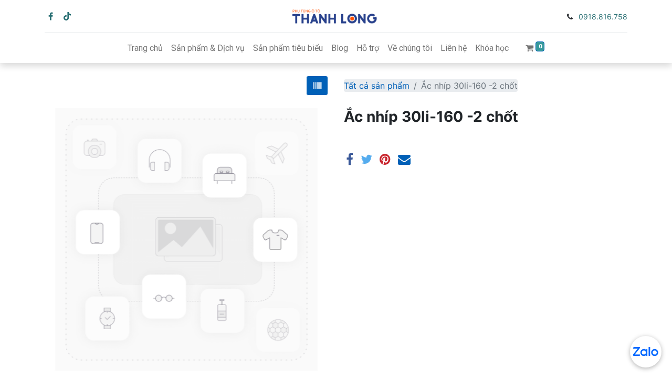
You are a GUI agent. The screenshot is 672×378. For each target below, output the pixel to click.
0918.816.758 (603, 16)
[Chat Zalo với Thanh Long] (646, 352)
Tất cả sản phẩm (377, 85)
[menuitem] (145, 48)
